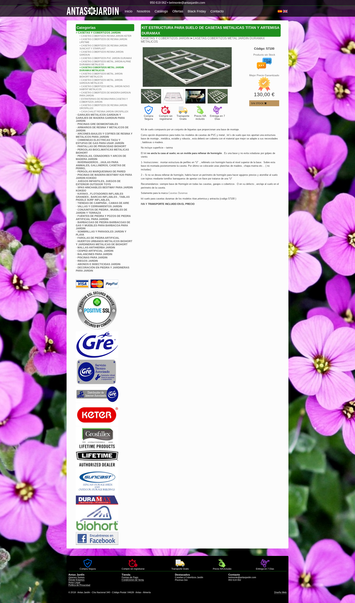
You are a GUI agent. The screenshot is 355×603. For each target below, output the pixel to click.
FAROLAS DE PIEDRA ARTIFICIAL (98, 237)
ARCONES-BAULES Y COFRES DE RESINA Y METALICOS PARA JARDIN (104, 135)
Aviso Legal (74, 582)
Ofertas (177, 11)
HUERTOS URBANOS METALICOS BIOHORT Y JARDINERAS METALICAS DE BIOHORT (104, 243)
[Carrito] (277, 11)
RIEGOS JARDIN (87, 260)
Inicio (128, 11)
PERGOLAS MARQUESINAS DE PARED (101, 171)
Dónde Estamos (76, 580)
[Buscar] (276, 11)
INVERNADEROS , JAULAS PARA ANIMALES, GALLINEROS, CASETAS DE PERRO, (101, 165)
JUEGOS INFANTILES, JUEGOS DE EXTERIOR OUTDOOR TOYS (98, 183)
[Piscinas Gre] (97, 357)
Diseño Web (280, 592)
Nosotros (143, 11)
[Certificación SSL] (97, 329)
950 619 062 (158, 2)
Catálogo (161, 11)
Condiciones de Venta (133, 580)
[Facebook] (97, 543)
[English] (285, 11)
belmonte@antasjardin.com (187, 2)
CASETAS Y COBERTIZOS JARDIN (165, 38)
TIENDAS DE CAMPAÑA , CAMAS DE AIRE (103, 202)
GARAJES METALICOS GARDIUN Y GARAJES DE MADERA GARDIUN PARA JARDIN (100, 117)
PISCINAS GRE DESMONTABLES (97, 124)
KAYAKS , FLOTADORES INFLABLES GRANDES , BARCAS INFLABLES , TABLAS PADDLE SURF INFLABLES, (103, 196)
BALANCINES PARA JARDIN (94, 254)
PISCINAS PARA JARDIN (92, 257)
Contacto (217, 11)
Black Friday (197, 11)
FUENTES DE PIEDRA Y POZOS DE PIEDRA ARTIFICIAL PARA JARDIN (103, 217)
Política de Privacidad (79, 585)
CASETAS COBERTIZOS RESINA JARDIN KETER (106, 36)
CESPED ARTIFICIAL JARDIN (95, 250)
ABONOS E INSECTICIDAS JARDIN (98, 264)
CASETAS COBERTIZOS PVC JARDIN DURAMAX (106, 58)
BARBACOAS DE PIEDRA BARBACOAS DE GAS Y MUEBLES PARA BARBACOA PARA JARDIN (103, 225)
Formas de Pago (130, 577)
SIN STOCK (257, 103)
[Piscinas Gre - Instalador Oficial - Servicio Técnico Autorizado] (97, 401)
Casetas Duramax (178, 193)
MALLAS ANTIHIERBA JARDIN (96, 247)
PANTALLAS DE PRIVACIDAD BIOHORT (101, 146)
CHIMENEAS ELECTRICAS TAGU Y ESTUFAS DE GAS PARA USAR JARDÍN (100, 141)
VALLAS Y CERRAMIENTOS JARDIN (99, 206)
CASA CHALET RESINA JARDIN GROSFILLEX (104, 111)
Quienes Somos (76, 577)
